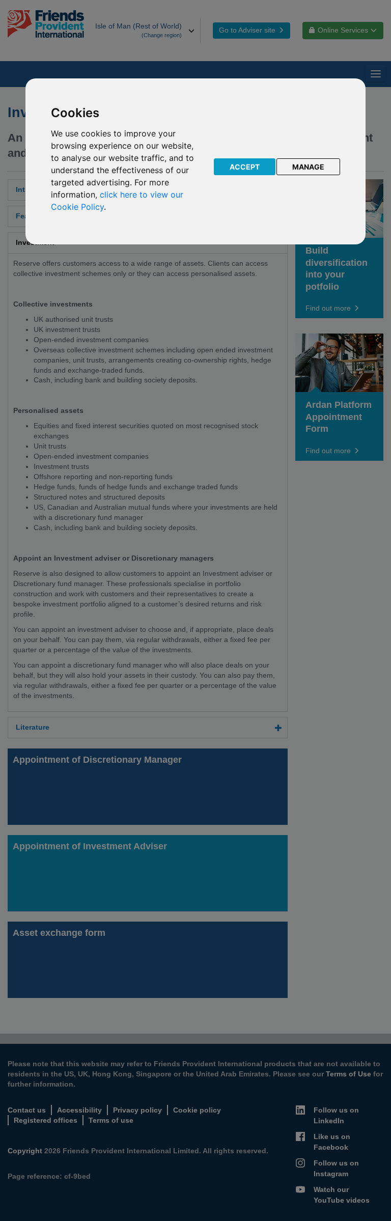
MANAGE (308, 166)
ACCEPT (245, 166)
